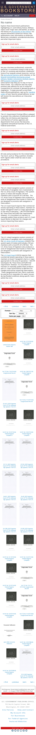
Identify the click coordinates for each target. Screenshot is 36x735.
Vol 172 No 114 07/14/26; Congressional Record (27, 614)
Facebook (13, 731)
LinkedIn (26, 731)
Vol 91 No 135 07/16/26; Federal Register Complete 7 (9, 433)
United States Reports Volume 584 (9, 345)
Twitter (15, 731)
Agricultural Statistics (11, 75)
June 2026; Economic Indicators (9, 642)
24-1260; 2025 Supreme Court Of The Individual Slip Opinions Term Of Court (9, 530)
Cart (32, 16)
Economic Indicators (11, 81)
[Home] (18, 12)
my (7, 16)
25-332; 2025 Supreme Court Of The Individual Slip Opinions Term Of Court (26, 465)
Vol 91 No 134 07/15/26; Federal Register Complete (9, 615)
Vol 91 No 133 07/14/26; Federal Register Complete (9, 587)
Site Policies (8, 710)
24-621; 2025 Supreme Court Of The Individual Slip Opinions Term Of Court (9, 498)
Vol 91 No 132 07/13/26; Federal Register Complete (26, 558)
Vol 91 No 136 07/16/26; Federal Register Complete (26, 433)
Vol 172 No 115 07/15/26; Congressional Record (27, 400)
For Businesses (18, 716)
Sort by (12, 313)
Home (2, 19)
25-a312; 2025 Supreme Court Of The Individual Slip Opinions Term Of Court (9, 405)
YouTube (21, 731)
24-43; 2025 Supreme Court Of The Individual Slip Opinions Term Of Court (26, 498)
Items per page (15, 316)
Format (8, 311)
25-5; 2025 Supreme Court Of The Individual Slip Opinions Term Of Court (26, 676)
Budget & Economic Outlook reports (20, 79)
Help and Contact (25, 710)
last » (32, 306)
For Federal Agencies (18, 719)
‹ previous (15, 306)
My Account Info (18, 713)
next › (25, 306)
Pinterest (24, 731)
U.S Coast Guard (10, 255)
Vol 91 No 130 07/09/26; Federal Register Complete (9, 672)
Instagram (18, 731)
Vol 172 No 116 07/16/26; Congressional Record (9, 372)
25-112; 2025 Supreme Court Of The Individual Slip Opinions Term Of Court (9, 465)
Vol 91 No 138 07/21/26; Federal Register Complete (26, 373)
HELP (17, 16)
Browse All (9, 19)
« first (6, 306)
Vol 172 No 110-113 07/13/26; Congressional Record (26, 587)
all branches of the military (21, 32)
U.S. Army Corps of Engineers (14, 241)
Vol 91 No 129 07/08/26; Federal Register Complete (26, 643)
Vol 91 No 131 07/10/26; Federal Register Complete (9, 558)
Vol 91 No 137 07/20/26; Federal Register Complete (26, 343)
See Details (18, 693)
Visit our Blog (18, 728)
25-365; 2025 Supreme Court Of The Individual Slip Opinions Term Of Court (26, 530)
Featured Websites (18, 721)
